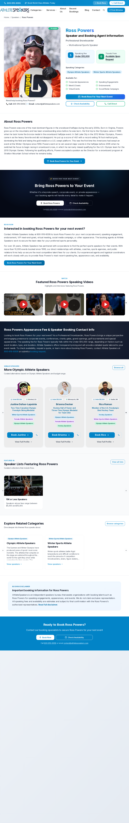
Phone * (23, 400)
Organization (71, 400)
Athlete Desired (72, 419)
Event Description (27, 428)
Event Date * (25, 419)
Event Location (26, 409)
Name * (23, 390)
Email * (68, 390)
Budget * (69, 409)
